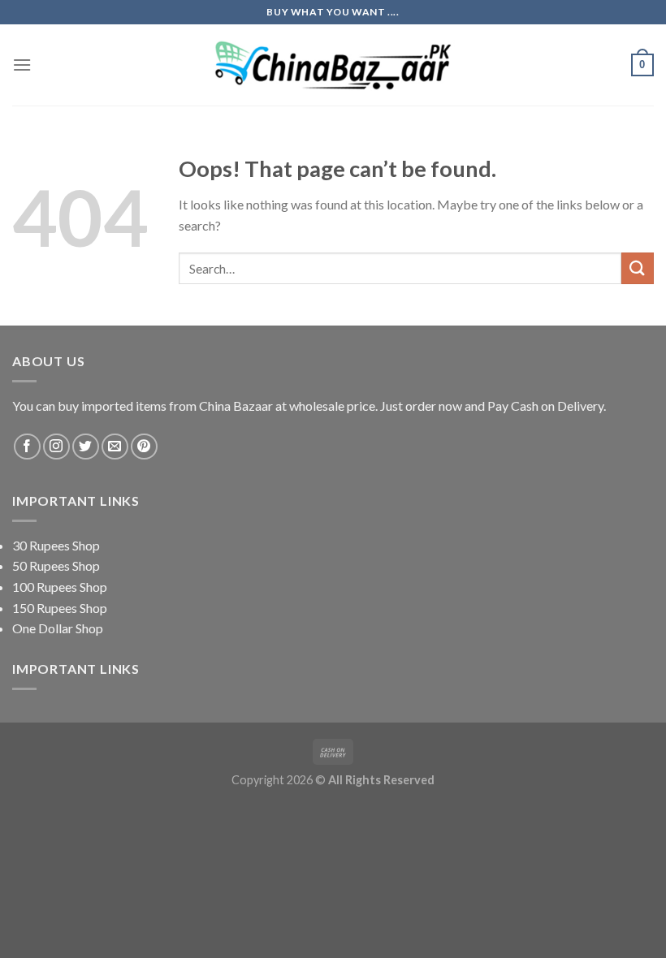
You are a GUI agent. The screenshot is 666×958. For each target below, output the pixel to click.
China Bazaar (236, 405)
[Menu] (22, 64)
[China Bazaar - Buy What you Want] (333, 65)
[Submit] (637, 268)
